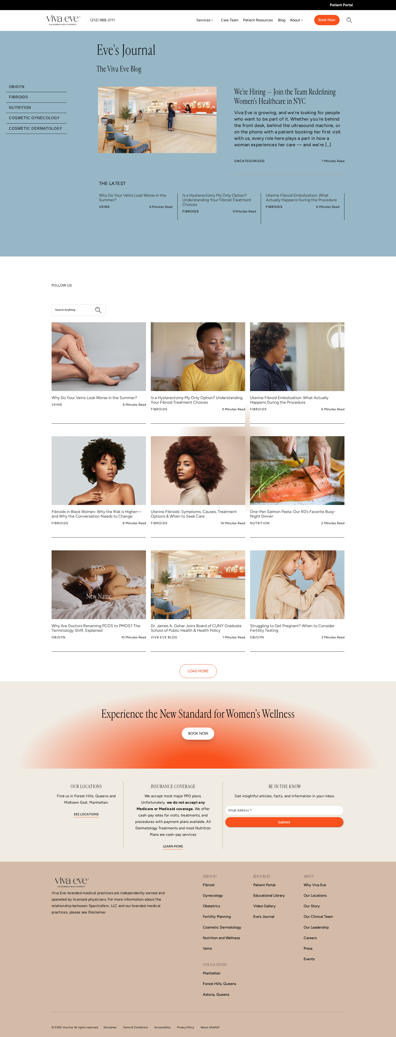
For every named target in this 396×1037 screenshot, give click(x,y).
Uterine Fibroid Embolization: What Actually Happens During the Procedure (301, 197)
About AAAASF (210, 1027)
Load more (198, 671)
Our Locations (315, 895)
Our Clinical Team (318, 916)
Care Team (230, 20)
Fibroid (208, 885)
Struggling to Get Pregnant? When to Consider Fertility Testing (292, 628)
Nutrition (260, 523)
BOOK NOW (198, 733)
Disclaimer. (97, 912)
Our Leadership (316, 927)
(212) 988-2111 (102, 20)
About (295, 20)
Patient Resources (258, 20)
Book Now (326, 20)
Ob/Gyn (59, 637)
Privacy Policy (185, 1027)
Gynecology (213, 895)
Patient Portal (341, 5)
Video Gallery (264, 906)
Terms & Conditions (135, 1027)
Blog (281, 20)
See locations (86, 814)
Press (308, 948)
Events (309, 959)
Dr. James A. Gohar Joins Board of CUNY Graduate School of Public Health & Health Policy (196, 628)
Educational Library (269, 895)
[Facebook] (53, 292)
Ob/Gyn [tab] (17, 87)
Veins (104, 207)
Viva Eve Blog (164, 637)
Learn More (173, 846)
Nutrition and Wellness (221, 938)
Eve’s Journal (263, 916)
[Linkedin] (56, 292)
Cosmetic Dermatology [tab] (35, 128)
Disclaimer (110, 1027)
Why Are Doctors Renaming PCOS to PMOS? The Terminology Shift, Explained (96, 628)
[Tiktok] (63, 292)
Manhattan (211, 973)
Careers (310, 938)
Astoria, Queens (216, 994)
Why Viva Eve (315, 885)
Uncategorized (249, 161)
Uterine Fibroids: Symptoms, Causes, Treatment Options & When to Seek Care (194, 513)
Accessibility (162, 1027)
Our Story (312, 906)
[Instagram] (60, 292)
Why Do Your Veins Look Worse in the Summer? (132, 197)
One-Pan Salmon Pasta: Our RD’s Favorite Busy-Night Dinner (293, 513)
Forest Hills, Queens (219, 984)
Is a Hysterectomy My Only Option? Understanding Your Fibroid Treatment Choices (216, 200)
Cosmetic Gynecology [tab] (34, 118)
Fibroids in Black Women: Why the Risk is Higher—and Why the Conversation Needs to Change (96, 513)
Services (203, 20)
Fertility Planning (217, 916)
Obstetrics (211, 906)
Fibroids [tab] (18, 97)
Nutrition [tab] (20, 108)
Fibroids (190, 211)
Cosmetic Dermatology (222, 927)
